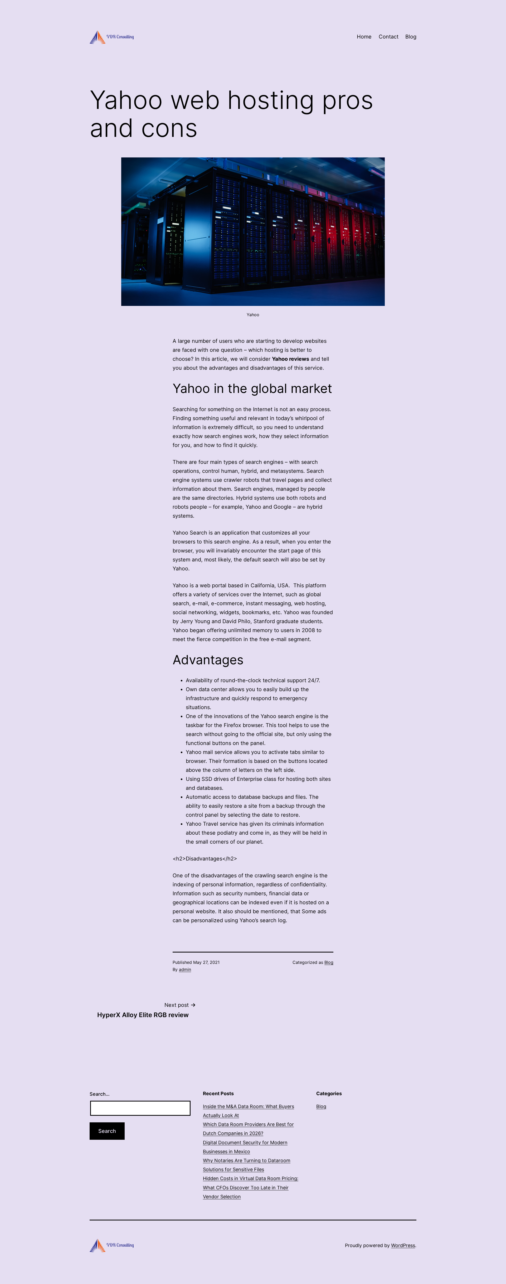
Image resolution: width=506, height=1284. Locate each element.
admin (185, 969)
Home (364, 36)
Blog (410, 36)
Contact (388, 36)
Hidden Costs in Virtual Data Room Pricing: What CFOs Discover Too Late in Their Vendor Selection (250, 1187)
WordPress (403, 1245)
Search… (100, 1094)
